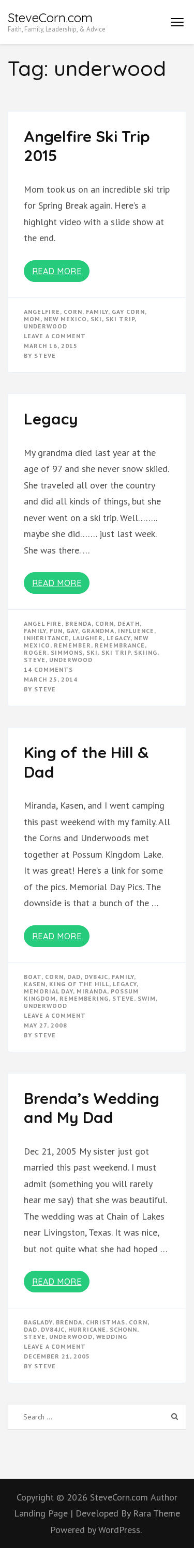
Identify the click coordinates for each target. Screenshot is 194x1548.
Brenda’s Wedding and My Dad (91, 1108)
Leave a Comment (55, 336)
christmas (105, 1322)
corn (73, 311)
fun (56, 631)
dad (74, 977)
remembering (84, 998)
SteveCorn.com (50, 17)
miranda (92, 991)
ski (96, 319)
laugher (87, 638)
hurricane (87, 1329)
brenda (78, 623)
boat (32, 977)
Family (97, 311)
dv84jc (96, 977)
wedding (111, 1336)
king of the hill (79, 984)
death (128, 623)
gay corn (128, 311)
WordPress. (120, 1530)
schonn (123, 1329)
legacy (118, 638)
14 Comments (48, 669)
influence (136, 631)
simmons (67, 652)
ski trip (120, 319)
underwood (45, 326)
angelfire (42, 311)
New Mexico (65, 319)
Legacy (51, 419)
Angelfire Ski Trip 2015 (87, 146)
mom (32, 319)
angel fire (43, 623)
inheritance (46, 638)
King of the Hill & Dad (86, 762)
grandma (98, 631)
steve (35, 660)
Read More (57, 271)
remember (72, 645)
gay (72, 631)
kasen (35, 984)
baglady (38, 1322)
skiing (145, 652)
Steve (45, 355)
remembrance (120, 645)
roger (35, 652)
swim (147, 998)
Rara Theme (156, 1513)
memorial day (48, 991)
